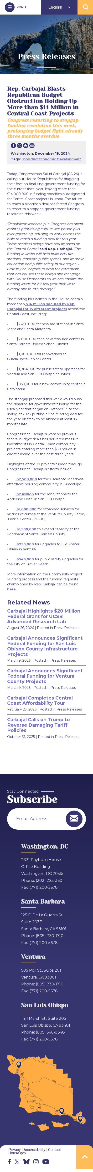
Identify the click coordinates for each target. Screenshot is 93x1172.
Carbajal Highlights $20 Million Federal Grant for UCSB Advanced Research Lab (43, 616)
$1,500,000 (26, 529)
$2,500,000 (26, 479)
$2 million (25, 494)
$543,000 (25, 559)
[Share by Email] (32, 146)
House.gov (17, 1153)
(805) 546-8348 (50, 1032)
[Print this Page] (25, 146)
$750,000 (25, 544)
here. (12, 589)
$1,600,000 (26, 509)
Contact (54, 1149)
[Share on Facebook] (13, 146)
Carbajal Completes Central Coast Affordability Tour (40, 700)
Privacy (14, 1149)
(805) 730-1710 (49, 936)
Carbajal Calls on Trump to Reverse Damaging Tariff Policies (38, 725)
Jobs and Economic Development (51, 159)
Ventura (33, 956)
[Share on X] (19, 146)
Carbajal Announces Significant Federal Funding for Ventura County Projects (45, 676)
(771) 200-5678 (44, 887)
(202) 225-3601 (50, 880)
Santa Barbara (43, 901)
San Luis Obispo (44, 1005)
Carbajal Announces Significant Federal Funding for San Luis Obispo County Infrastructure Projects (45, 646)
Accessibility (34, 1149)
